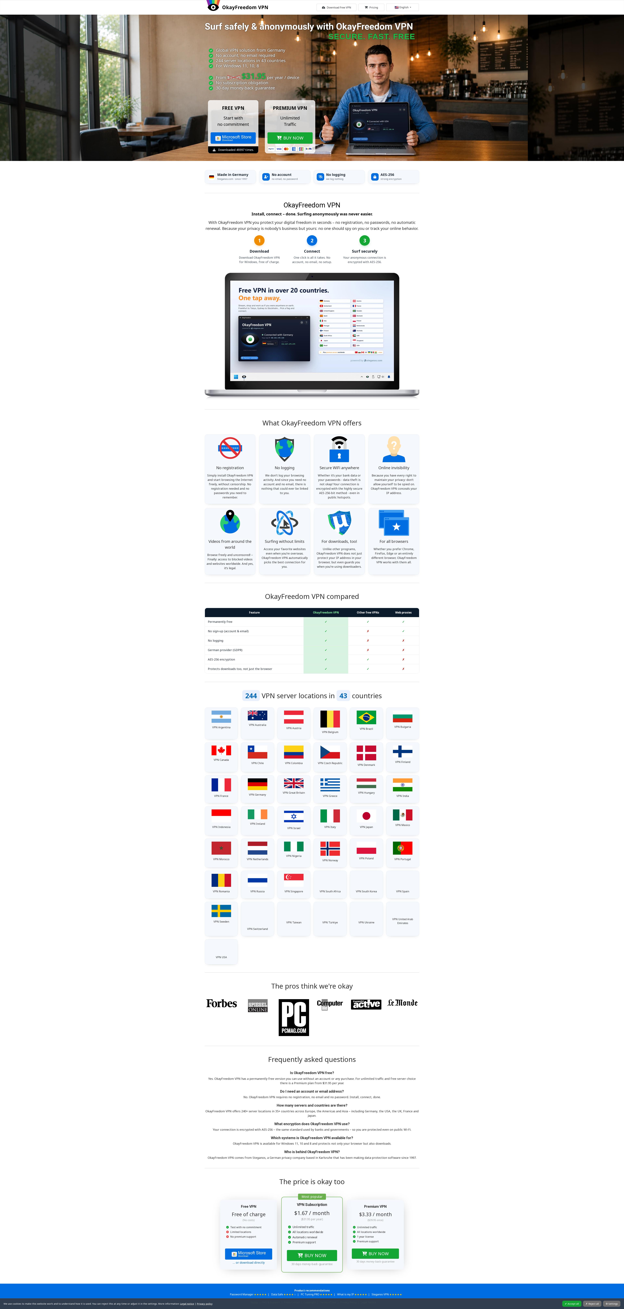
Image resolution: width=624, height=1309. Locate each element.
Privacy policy (205, 1303)
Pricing (373, 7)
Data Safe (277, 1294)
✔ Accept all (572, 1303)
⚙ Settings (612, 1303)
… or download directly (249, 1262)
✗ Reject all (592, 1303)
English (404, 7)
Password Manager (242, 1294)
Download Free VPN (339, 7)
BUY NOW (315, 1255)
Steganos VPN (380, 1294)
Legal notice (187, 1303)
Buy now (293, 138)
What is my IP (345, 1294)
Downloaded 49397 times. (235, 150)
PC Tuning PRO (310, 1294)
